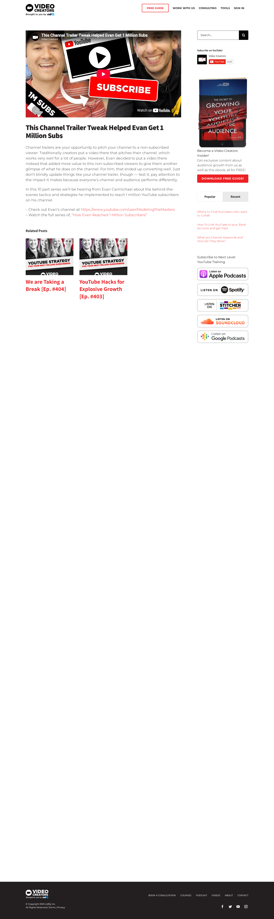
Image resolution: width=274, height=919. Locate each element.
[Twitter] (230, 906)
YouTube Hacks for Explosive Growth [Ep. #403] (101, 289)
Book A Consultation (162, 895)
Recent (235, 197)
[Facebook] (222, 906)
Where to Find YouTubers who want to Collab (222, 213)
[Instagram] (246, 906)
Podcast (201, 895)
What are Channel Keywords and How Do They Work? (220, 239)
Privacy (61, 907)
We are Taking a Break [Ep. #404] (46, 285)
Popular (209, 197)
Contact (242, 895)
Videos (216, 895)
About (229, 895)
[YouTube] (238, 906)
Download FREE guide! (223, 178)
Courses (185, 895)
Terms (52, 907)
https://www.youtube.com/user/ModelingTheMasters (128, 209)
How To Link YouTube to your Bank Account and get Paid (221, 226)
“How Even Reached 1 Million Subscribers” (109, 215)
